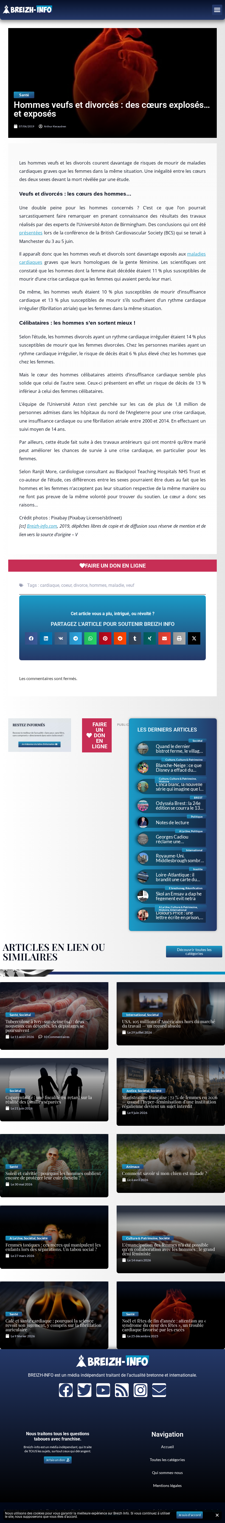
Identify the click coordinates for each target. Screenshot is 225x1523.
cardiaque (49, 585)
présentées (31, 233)
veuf (130, 585)
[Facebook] (66, 1390)
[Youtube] (103, 1390)
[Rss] (122, 1390)
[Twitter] (84, 1390)
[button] (217, 10)
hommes (97, 585)
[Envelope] (159, 1390)
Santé (24, 94)
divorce (81, 585)
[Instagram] (140, 1390)
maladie (116, 585)
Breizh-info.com (42, 526)
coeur (66, 585)
